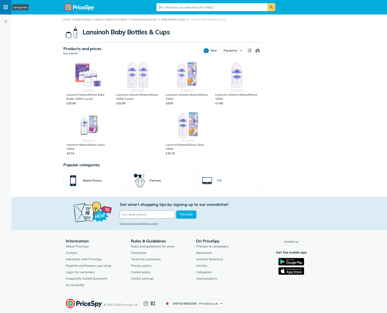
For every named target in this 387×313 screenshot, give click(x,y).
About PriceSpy (77, 246)
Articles (201, 266)
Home (67, 19)
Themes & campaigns (212, 246)
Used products (206, 278)
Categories (204, 272)
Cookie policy (141, 272)
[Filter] (6, 22)
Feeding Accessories (144, 19)
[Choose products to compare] (258, 50)
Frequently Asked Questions (86, 278)
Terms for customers (146, 259)
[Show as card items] (250, 51)
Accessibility (75, 285)
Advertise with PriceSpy (84, 259)
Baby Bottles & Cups (173, 19)
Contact (71, 253)
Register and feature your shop (88, 266)
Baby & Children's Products (111, 19)
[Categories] (5, 7)
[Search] (271, 7)
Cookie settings (142, 278)
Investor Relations (209, 259)
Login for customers (80, 272)
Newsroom (204, 253)
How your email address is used (139, 223)
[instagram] (146, 303)
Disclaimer (138, 253)
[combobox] (211, 7)
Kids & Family (83, 19)
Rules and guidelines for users (152, 246)
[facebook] (153, 303)
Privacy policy (141, 266)
